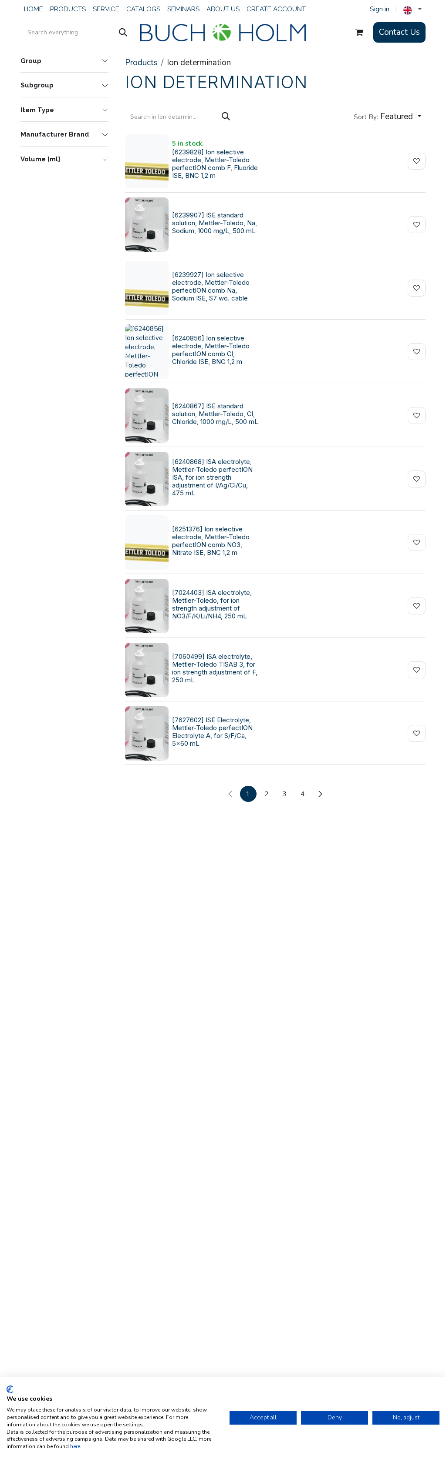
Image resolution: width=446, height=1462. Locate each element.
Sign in (379, 9)
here (75, 1446)
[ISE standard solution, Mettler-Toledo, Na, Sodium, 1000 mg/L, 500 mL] (147, 224)
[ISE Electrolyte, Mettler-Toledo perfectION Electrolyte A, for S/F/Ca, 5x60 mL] (147, 733)
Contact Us (399, 32)
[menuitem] (33, 9)
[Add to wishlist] (417, 161)
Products (141, 62)
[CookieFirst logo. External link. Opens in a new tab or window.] (10, 1389)
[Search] (123, 32)
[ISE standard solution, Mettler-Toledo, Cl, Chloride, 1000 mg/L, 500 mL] (147, 415)
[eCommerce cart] (359, 32)
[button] (388, 117)
